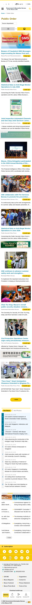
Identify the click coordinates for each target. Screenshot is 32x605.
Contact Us (22, 579)
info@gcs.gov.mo (9, 569)
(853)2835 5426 (20, 571)
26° (21, 4)
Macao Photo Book (9, 586)
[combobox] (9, 23)
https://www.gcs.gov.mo (10, 567)
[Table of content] (2, 9)
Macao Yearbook (9, 583)
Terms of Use (23, 586)
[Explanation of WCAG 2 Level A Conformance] (28, 602)
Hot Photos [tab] (18, 410)
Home (3, 13)
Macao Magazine (9, 579)
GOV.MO (6, 576)
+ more (27, 537)
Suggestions (23, 576)
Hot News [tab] (6, 410)
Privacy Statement (24, 583)
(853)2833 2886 (8, 571)
